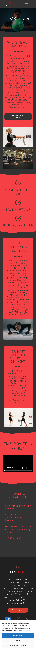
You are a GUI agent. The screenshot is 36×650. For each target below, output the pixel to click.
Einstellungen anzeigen (18, 646)
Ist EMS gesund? (13, 538)
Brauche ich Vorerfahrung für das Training (15, 517)
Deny (18, 640)
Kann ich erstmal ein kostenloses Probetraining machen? (17, 529)
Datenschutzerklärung (24, 630)
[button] (26, 4)
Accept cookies (18, 635)
